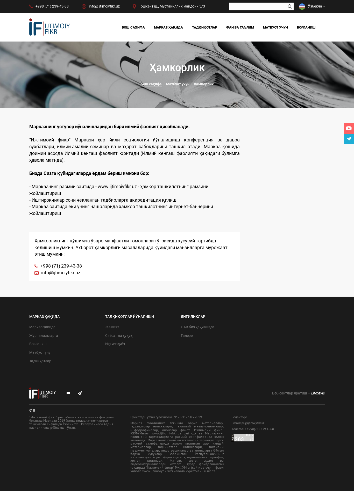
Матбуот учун (275, 27)
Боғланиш (306, 27)
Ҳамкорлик (204, 84)
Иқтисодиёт (115, 344)
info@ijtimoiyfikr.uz (60, 272)
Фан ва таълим (240, 27)
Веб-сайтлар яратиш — (298, 393)
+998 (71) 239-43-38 (61, 266)
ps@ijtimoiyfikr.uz (253, 423)
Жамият (112, 327)
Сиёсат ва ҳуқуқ (118, 335)
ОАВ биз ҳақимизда (197, 327)
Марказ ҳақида (168, 27)
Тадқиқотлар (204, 27)
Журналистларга (43, 335)
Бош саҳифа (133, 27)
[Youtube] (349, 128)
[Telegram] (349, 139)
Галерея (188, 335)
